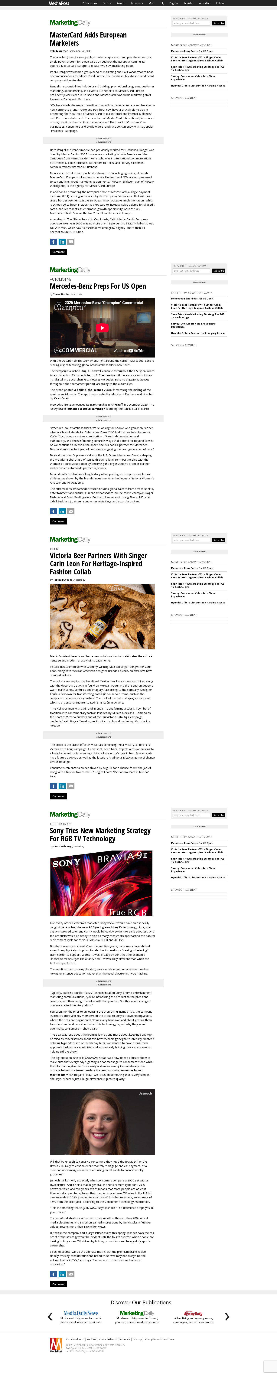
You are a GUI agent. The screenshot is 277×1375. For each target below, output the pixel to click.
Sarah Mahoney (62, 846)
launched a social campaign (85, 408)
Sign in (174, 3)
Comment (58, 251)
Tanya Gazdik (61, 294)
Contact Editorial (108, 1339)
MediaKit (91, 1339)
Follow (220, 3)
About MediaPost (75, 1339)
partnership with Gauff (106, 404)
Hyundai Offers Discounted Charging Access (198, 85)
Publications (89, 3)
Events (107, 3)
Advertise (204, 3)
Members (137, 3)
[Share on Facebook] (53, 242)
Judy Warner (60, 51)
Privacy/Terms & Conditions (159, 1339)
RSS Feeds (125, 1339)
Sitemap (137, 1339)
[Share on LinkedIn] (62, 242)
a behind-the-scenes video (93, 390)
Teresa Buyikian (63, 579)
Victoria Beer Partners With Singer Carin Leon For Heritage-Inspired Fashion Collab (197, 59)
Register (189, 3)
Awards (120, 3)
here (114, 749)
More (151, 3)
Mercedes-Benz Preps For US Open (192, 51)
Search (162, 3)
